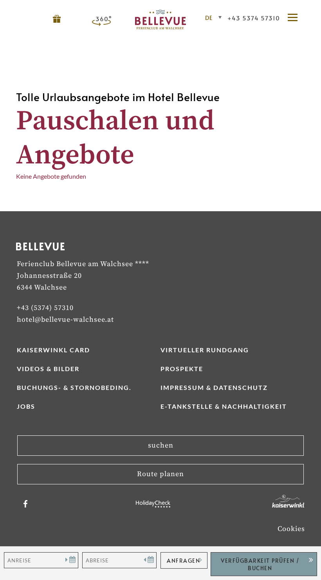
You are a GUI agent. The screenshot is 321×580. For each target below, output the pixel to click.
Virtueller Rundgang (204, 349)
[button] (296, 18)
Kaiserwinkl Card (53, 349)
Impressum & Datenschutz (214, 387)
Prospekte (181, 368)
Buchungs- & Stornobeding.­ (74, 387)
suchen (160, 445)
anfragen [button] (183, 560)
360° (104, 18)
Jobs (26, 406)
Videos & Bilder (48, 368)
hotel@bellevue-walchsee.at (65, 319)
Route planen (160, 473)
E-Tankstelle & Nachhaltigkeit (223, 406)
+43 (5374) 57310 (45, 307)
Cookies (291, 528)
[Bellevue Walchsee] (160, 27)
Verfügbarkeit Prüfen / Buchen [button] (260, 564)
